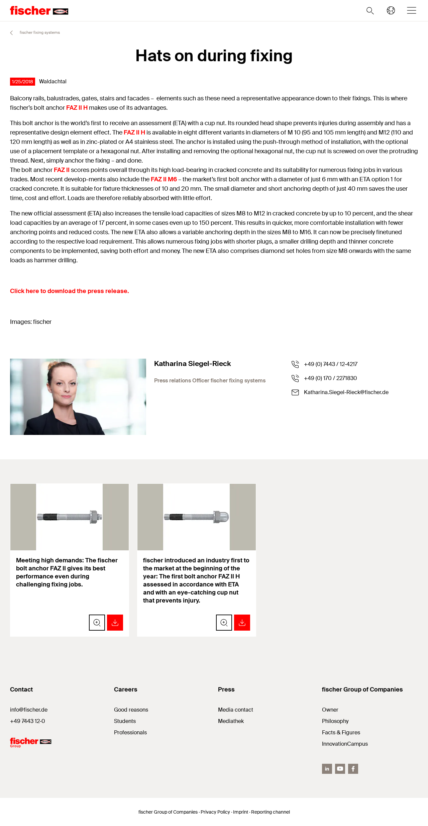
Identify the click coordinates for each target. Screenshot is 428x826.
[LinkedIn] (327, 769)
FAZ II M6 (164, 179)
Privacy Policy (215, 812)
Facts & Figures (341, 732)
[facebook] (353, 769)
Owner (330, 709)
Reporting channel (270, 812)
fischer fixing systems (39, 32)
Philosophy (335, 721)
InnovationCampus (345, 743)
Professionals (130, 732)
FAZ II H (77, 108)
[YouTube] (340, 769)
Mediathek (231, 721)
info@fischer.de (28, 709)
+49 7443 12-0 (27, 721)
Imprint (240, 812)
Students (125, 721)
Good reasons (131, 709)
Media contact (235, 709)
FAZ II (62, 170)
